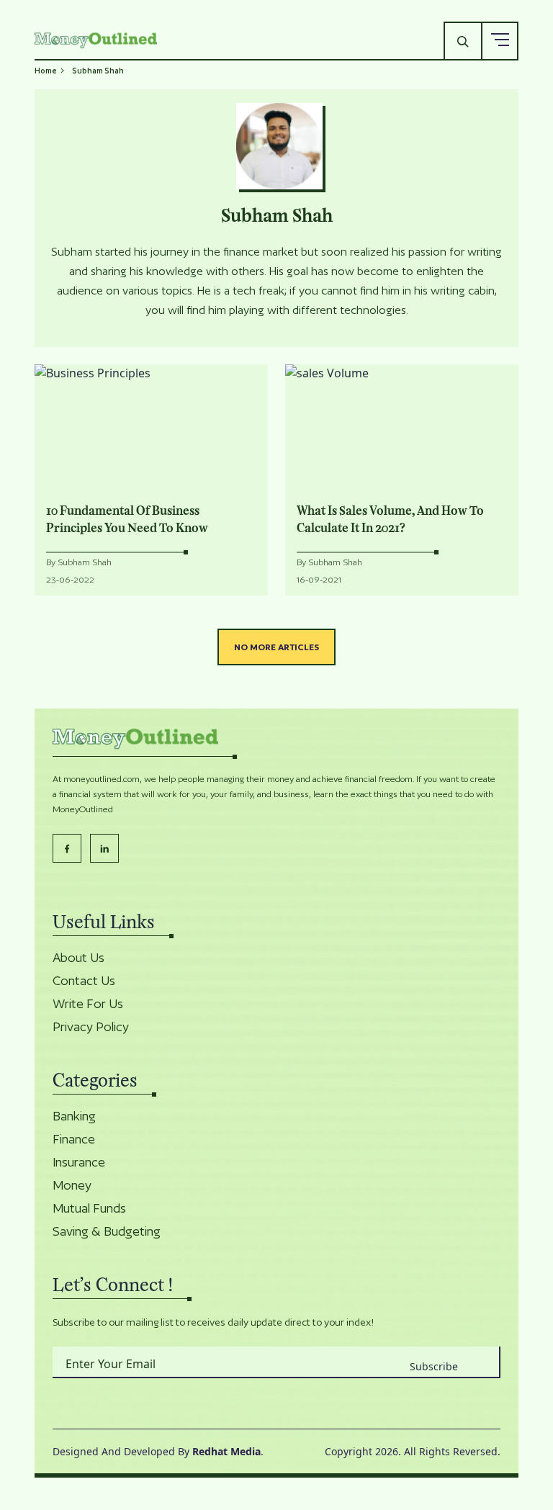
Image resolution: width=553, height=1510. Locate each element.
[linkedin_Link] (104, 848)
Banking (74, 1116)
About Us (78, 958)
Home (46, 70)
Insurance (79, 1162)
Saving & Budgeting (107, 1231)
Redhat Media (226, 1451)
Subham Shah (85, 562)
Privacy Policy (91, 1027)
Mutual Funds (89, 1208)
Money (72, 1185)
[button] (499, 40)
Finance (74, 1139)
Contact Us (84, 981)
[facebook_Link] (67, 848)
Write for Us (88, 1004)
